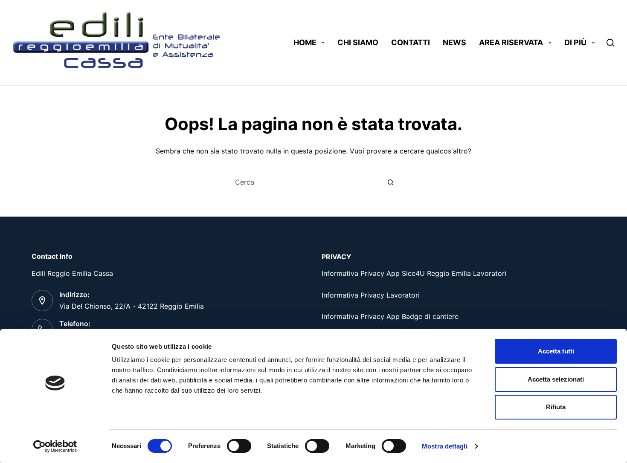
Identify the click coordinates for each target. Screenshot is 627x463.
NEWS (454, 42)
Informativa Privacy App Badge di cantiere (390, 316)
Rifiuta (556, 407)
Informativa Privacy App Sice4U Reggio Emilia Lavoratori (414, 273)
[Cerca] (610, 42)
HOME (304, 42)
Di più (575, 42)
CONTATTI (410, 42)
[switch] (239, 446)
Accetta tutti (556, 351)
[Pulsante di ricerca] (390, 182)
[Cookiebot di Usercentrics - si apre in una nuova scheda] (55, 446)
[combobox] (305, 182)
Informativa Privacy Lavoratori (371, 295)
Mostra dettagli (444, 446)
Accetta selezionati (556, 379)
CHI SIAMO (357, 42)
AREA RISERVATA (511, 42)
